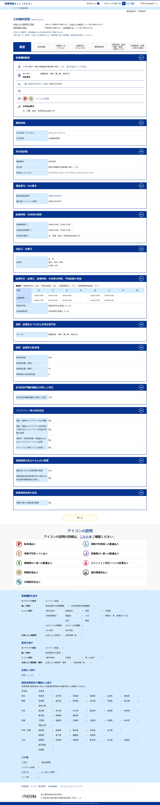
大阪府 (92, 720)
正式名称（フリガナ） (25, 133)
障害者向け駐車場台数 (25, 374)
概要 (22, 47)
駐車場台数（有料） (24, 363)
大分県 (110, 740)
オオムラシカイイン (56, 133)
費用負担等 (99, 47)
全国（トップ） (28, 675)
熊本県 (92, 740)
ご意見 (24, 762)
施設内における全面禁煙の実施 (29, 471)
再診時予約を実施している (59, 306)
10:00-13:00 (53, 225)
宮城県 (75, 696)
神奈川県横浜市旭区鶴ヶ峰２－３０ (63, 167)
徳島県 (41, 735)
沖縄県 (41, 750)
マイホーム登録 (28, 767)
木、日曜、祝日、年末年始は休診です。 (65, 236)
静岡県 (58, 715)
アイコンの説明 (42, 99)
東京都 (127, 701)
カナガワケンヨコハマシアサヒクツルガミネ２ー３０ (70, 173)
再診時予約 (21, 306)
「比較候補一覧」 (68, 28)
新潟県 (41, 711)
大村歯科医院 (54, 138)
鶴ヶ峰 (66, 334)
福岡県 (41, 740)
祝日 (50, 262)
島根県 (58, 730)
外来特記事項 (22, 236)
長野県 (127, 711)
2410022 (52, 161)
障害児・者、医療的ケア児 (116, 616)
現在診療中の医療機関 (54, 606)
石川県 (75, 711)
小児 (87, 616)
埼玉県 (92, 701)
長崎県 (75, 740)
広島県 (92, 730)
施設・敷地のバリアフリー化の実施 (31, 421)
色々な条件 (90, 658)
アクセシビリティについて (71, 786)
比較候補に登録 (19, 28)
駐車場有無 (21, 358)
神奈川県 (42, 706)
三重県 (41, 720)
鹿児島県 (42, 745)
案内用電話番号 (23, 196)
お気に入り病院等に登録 (23, 24)
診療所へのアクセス (60, 47)
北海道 (41, 691)
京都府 (75, 720)
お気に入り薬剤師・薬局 (55, 662)
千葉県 (110, 701)
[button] (149, 3)
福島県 (127, 696)
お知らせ (25, 772)
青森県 (41, 696)
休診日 (19, 262)
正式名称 (20, 138)
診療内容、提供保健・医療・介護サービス (118, 47)
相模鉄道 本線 (55, 334)
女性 (67, 621)
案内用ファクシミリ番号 (26, 201)
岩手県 (58, 696)
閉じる (80, 518)
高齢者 (68, 616)
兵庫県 (110, 720)
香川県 (58, 735)
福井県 (92, 711)
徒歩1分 (74, 334)
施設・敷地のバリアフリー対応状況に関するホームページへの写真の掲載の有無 (31, 429)
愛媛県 (75, 735)
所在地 (19, 167)
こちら (84, 536)
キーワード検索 (52, 601)
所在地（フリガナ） (24, 173)
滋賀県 (58, 720)
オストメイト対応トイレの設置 (29, 447)
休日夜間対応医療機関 (80, 606)
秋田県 (92, 696)
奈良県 (127, 720)
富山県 (58, 711)
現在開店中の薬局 (52, 653)
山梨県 (110, 711)
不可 (50, 397)
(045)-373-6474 (34, 84)
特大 (132, 3)
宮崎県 (127, 740)
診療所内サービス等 (80, 47)
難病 (87, 621)
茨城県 (41, 701)
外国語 (108, 611)
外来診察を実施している (58, 311)
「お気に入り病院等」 (76, 24)
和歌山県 (42, 725)
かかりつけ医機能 (72, 625)
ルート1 (19, 334)
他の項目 (69, 630)
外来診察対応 (22, 311)
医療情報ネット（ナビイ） (19, 3)
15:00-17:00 (65, 225)
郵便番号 (20, 161)
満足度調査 (46, 762)
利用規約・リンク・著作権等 (33, 786)
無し (50, 421)
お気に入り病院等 (52, 635)
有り (50, 358)
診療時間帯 (21, 225)
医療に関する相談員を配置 (27, 503)
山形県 (110, 696)
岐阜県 (41, 715)
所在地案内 (53, 786)
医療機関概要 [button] (23, 57)
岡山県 (75, 730)
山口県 (110, 730)
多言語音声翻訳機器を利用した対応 (31, 397)
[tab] (22, 47)
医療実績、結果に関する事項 (137, 47)
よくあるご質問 (47, 772)
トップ (15, 8)
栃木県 (58, 701)
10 (49, 369)
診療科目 (69, 611)
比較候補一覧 (71, 635)
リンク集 (25, 777)
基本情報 (41, 47)
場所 (87, 611)
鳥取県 (41, 730)
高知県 (92, 735)
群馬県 (75, 701)
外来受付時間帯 (23, 230)
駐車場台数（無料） (24, 369)
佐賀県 (58, 740)
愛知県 (75, 715)
